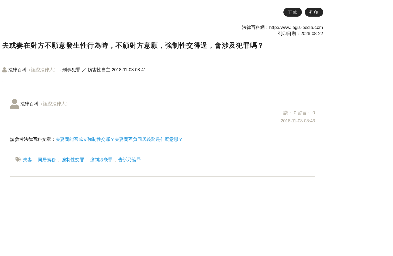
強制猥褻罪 (101, 159)
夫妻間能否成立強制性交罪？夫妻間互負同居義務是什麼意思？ (119, 139)
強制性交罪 (72, 159)
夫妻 (27, 159)
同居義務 (47, 159)
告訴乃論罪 (129, 159)
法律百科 (33, 69)
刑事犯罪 (71, 69)
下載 (292, 12)
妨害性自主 (99, 69)
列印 (314, 12)
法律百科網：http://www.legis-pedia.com (282, 27)
